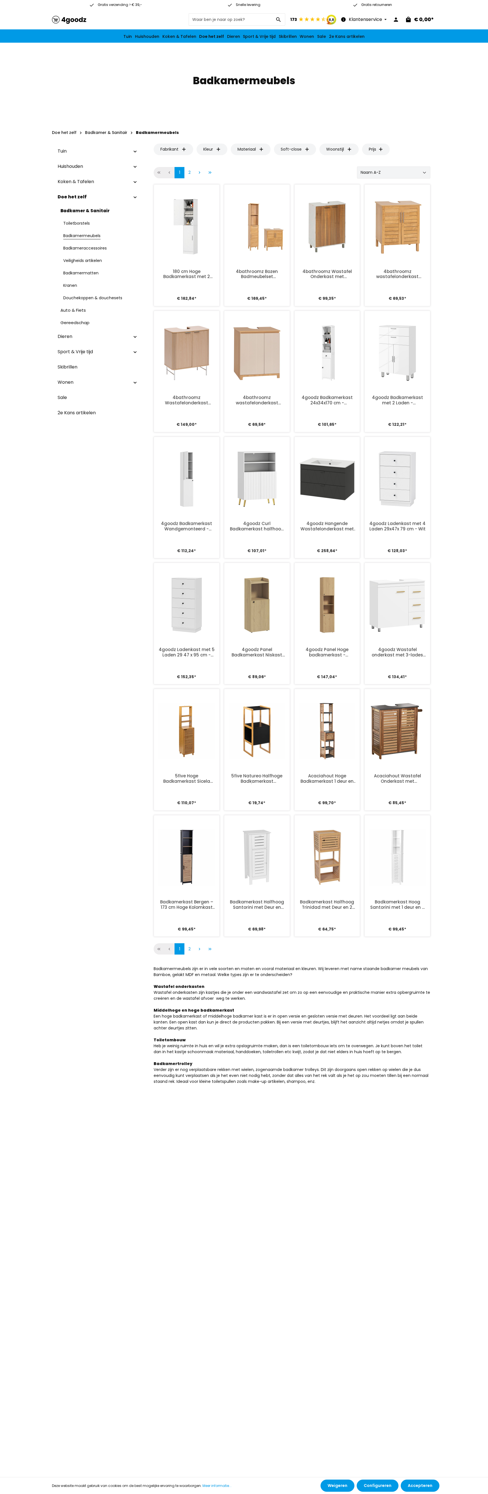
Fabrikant (169, 149)
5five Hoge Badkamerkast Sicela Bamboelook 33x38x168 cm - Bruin (187, 778)
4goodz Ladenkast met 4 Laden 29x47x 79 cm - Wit (397, 526)
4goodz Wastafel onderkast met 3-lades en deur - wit (397, 652)
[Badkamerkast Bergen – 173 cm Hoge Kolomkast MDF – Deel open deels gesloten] (186, 857)
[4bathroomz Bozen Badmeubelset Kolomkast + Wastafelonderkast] (257, 226)
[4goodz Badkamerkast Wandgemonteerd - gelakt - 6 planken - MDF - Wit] (186, 479)
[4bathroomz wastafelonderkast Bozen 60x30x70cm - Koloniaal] (397, 226)
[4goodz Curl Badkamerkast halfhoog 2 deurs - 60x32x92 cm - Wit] (257, 479)
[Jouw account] (396, 19)
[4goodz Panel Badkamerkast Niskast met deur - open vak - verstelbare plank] (257, 605)
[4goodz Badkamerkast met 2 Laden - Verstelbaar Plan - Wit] (397, 353)
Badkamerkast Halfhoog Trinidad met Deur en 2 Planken (327, 904)
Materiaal (247, 149)
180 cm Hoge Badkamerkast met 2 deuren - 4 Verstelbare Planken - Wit (187, 274)
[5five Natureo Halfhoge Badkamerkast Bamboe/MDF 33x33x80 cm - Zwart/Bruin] (257, 731)
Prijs (372, 149)
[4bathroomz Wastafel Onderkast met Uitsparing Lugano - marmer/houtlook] (327, 226)
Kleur (208, 149)
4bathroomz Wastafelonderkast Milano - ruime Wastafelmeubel (186, 400)
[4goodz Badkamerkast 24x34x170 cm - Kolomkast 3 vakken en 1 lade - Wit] (327, 353)
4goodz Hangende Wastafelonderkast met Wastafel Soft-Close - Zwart (327, 526)
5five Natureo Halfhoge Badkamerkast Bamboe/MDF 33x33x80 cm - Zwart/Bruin (256, 778)
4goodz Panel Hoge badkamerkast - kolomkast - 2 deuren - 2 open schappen (327, 652)
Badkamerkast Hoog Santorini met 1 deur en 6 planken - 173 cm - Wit (397, 904)
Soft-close (291, 149)
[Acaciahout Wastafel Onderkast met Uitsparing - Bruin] (397, 731)
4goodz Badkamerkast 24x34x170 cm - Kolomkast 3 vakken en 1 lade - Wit (327, 400)
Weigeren (337, 1485)
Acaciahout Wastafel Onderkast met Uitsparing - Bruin (397, 778)
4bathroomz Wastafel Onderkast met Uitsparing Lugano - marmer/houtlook (327, 274)
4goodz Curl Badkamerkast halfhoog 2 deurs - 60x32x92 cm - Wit (257, 526)
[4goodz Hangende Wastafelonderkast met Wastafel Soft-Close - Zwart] (327, 479)
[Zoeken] (278, 19)
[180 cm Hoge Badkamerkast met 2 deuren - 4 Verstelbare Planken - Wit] (186, 226)
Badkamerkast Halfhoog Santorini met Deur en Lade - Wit (257, 904)
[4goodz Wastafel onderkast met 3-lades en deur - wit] (397, 605)
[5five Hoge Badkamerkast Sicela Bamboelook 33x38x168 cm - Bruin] (186, 731)
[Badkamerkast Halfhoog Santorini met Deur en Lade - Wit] (257, 857)
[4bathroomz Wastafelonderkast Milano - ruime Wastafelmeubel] (186, 353)
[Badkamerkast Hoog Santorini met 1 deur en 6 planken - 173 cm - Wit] (397, 857)
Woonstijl (335, 149)
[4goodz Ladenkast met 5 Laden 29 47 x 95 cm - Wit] (186, 605)
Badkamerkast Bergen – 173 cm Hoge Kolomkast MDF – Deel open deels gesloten (186, 904)
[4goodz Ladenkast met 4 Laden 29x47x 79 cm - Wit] (397, 479)
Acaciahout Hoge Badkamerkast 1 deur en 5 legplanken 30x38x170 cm (327, 778)
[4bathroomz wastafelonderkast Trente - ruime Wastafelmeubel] (257, 353)
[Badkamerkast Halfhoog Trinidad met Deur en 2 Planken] (327, 857)
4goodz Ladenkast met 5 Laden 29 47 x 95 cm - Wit (187, 652)
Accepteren (420, 1485)
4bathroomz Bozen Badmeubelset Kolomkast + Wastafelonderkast (256, 274)
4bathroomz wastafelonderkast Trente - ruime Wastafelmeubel (257, 400)
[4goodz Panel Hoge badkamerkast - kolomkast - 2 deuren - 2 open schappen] (327, 605)
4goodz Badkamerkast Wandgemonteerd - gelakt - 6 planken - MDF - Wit (186, 526)
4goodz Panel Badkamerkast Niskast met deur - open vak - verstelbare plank (257, 652)
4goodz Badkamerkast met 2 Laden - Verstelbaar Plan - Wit (397, 400)
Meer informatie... (217, 1485)
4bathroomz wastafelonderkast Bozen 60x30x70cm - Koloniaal (397, 274)
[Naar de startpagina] (69, 20)
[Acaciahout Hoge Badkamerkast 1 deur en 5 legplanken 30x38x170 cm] (327, 731)
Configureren (377, 1485)
